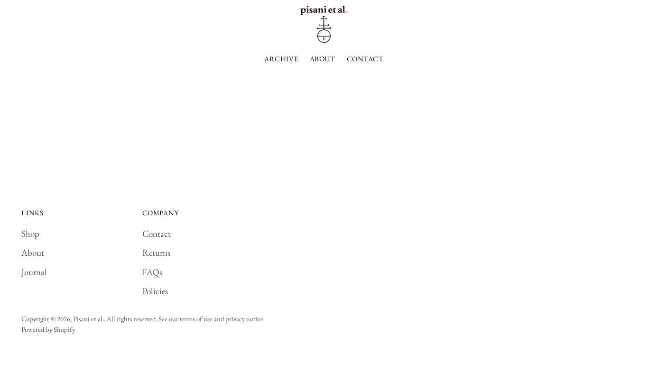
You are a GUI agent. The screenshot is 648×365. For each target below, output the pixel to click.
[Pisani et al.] (324, 24)
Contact (156, 234)
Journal (34, 272)
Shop (30, 234)
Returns (156, 253)
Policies (155, 291)
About (32, 253)
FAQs (152, 272)
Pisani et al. (88, 318)
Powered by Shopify (48, 329)
